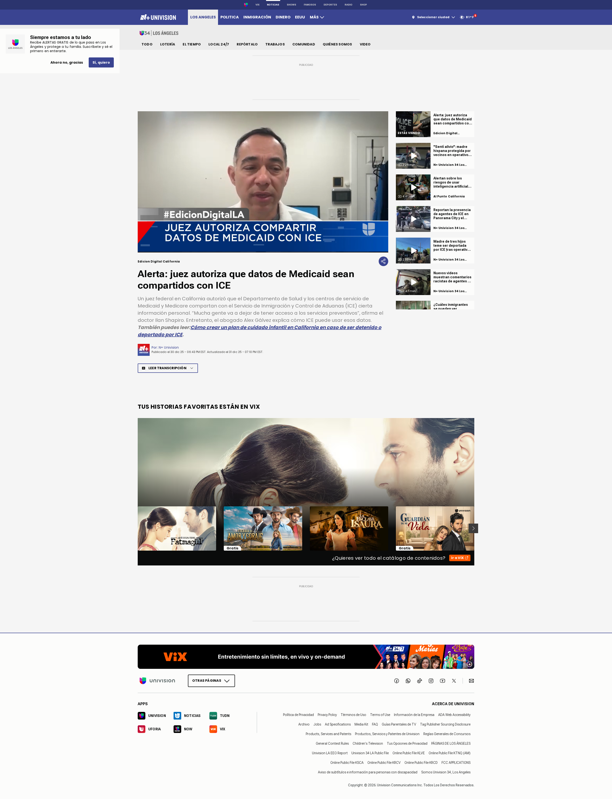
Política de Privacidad (298, 714)
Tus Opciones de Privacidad (407, 743)
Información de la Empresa (414, 714)
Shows (291, 4)
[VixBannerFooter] (306, 657)
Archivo (304, 724)
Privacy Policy (327, 714)
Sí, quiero (101, 62)
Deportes (330, 4)
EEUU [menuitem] (300, 17)
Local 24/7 (218, 44)
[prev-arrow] (135, 528)
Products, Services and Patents (328, 734)
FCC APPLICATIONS (456, 762)
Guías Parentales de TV (399, 724)
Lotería (167, 44)
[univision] (157, 17)
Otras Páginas (206, 680)
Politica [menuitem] (229, 17)
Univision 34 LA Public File (370, 753)
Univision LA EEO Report (330, 753)
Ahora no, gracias (66, 62)
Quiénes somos (337, 44)
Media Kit (361, 724)
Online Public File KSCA (347, 762)
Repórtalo (247, 44)
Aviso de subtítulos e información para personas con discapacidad (367, 772)
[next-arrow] (473, 528)
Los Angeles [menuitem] (203, 17)
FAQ (375, 724)
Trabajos (275, 44)
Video (365, 44)
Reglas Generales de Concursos (446, 734)
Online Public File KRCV (384, 762)
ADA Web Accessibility (454, 714)
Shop (363, 4)
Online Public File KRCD (421, 762)
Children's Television (368, 743)
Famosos (310, 4)
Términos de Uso (353, 714)
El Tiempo (192, 44)
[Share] (383, 261)
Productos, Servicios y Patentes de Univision (387, 734)
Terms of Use (380, 714)
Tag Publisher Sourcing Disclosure (445, 724)
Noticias (273, 4)
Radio (348, 4)
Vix (257, 4)
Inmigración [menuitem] (257, 17)
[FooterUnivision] (157, 680)
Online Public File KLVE (409, 753)
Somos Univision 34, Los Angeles (445, 772)
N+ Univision (169, 347)
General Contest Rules (332, 743)
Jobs (317, 724)
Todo (147, 44)
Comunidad (303, 44)
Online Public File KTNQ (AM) (449, 753)
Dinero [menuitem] (283, 17)
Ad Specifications (338, 724)
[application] (263, 181)
